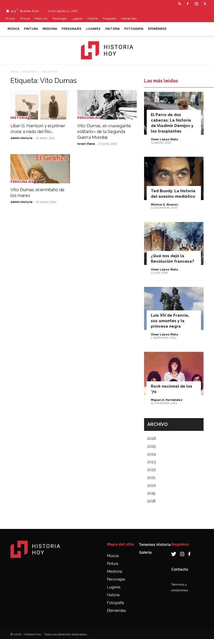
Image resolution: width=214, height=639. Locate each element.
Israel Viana (86, 144)
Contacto (179, 569)
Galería (145, 552)
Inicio (14, 71)
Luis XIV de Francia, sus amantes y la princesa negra (170, 321)
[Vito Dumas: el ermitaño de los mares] (40, 169)
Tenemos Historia (155, 544)
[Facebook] (188, 3)
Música (10, 18)
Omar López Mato (164, 139)
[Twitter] (205, 3)
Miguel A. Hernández (166, 400)
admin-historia (21, 138)
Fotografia (109, 18)
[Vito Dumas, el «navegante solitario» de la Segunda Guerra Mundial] (107, 104)
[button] (180, 3)
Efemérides (128, 18)
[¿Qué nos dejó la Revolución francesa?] (174, 243)
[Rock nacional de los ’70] (174, 373)
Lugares (77, 18)
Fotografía (115, 603)
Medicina (41, 18)
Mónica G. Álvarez (164, 204)
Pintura (25, 18)
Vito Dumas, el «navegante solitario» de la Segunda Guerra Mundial (104, 131)
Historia (92, 18)
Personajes (59, 18)
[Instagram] (196, 3)
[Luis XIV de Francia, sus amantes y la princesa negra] (174, 308)
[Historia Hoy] (107, 50)
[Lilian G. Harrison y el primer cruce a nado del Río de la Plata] (40, 104)
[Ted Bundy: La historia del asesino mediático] (174, 178)
